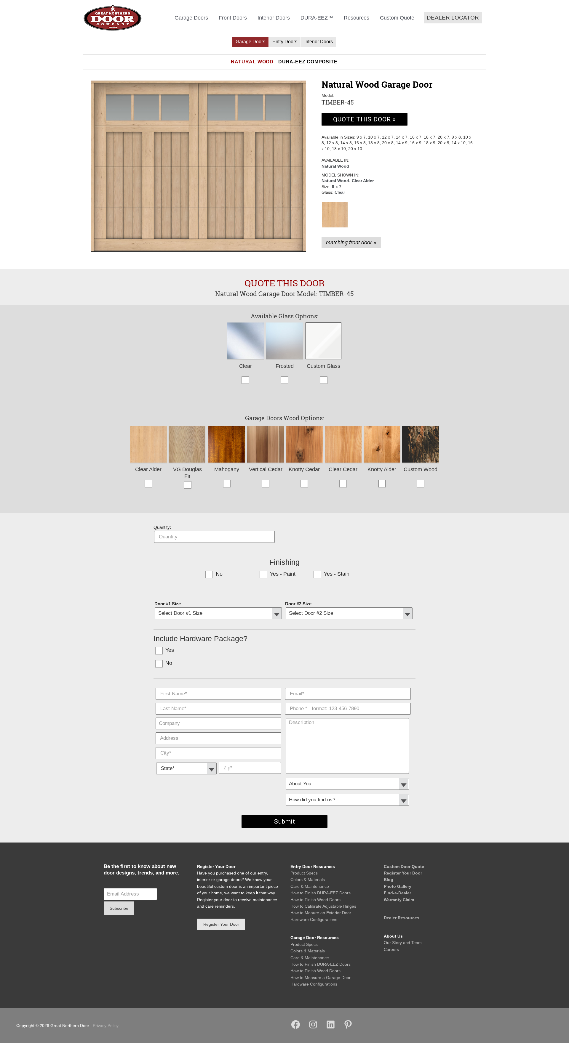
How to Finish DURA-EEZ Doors (320, 892)
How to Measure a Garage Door (320, 977)
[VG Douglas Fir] (187, 444)
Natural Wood (252, 61)
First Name (218, 686)
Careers (391, 949)
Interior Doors (274, 18)
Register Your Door (403, 873)
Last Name (218, 701)
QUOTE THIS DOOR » (364, 119)
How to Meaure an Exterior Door (320, 912)
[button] (453, 17)
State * (186, 760)
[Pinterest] (348, 1028)
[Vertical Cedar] (265, 444)
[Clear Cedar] (343, 444)
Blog (388, 879)
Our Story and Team (403, 942)
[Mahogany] (226, 444)
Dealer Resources (401, 917)
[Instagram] (313, 1028)
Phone (348, 701)
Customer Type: (348, 775)
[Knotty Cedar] (304, 444)
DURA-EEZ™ (317, 18)
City (218, 745)
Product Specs (304, 873)
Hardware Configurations (313, 919)
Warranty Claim (399, 899)
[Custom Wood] (420, 444)
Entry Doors (284, 41)
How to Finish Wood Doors (315, 899)
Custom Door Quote (404, 866)
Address (218, 730)
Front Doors (233, 18)
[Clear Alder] (335, 214)
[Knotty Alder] (382, 444)
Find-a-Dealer (397, 892)
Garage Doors (191, 18)
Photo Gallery (397, 886)
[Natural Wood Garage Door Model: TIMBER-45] (198, 166)
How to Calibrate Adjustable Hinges (323, 906)
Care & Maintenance (309, 886)
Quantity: (162, 527)
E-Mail (348, 686)
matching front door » (351, 242)
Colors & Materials (307, 879)
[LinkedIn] (330, 1028)
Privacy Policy (106, 1025)
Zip (250, 760)
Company (218, 716)
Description (348, 716)
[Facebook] (295, 1028)
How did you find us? (348, 791)
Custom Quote (397, 18)
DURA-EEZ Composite (307, 61)
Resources (356, 18)
